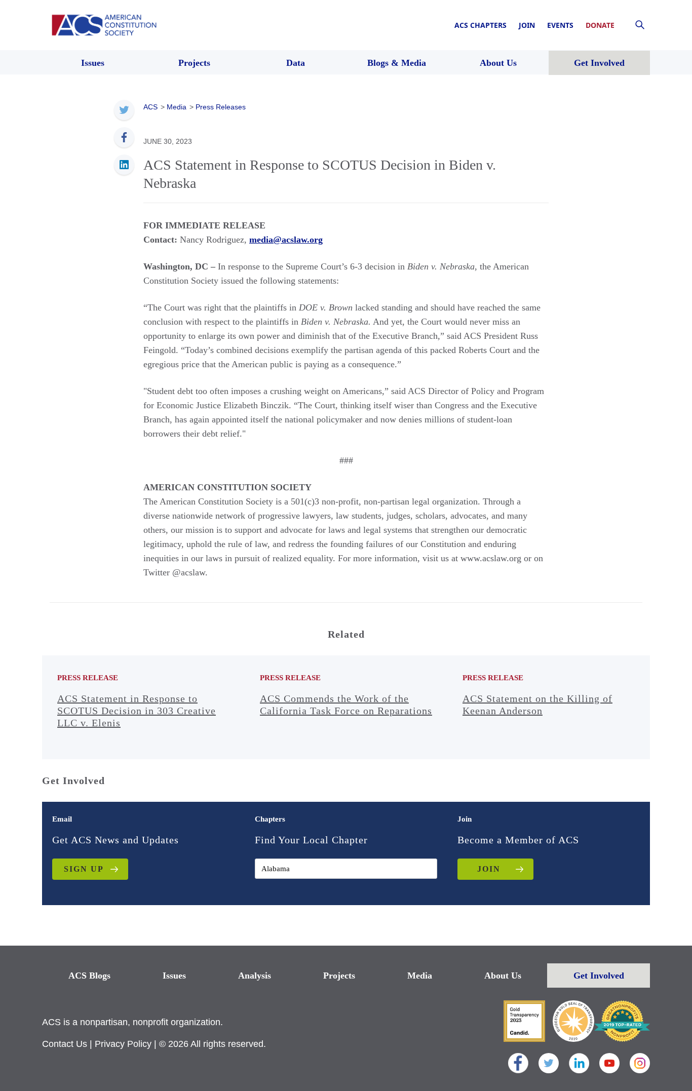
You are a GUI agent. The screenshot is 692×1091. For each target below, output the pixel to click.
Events (560, 25)
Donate (600, 25)
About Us (502, 975)
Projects (339, 975)
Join (527, 25)
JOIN (489, 869)
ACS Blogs (89, 975)
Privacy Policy (123, 1044)
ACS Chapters (480, 25)
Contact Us (64, 1044)
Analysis (254, 975)
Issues (174, 975)
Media (419, 975)
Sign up (84, 869)
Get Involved (598, 975)
